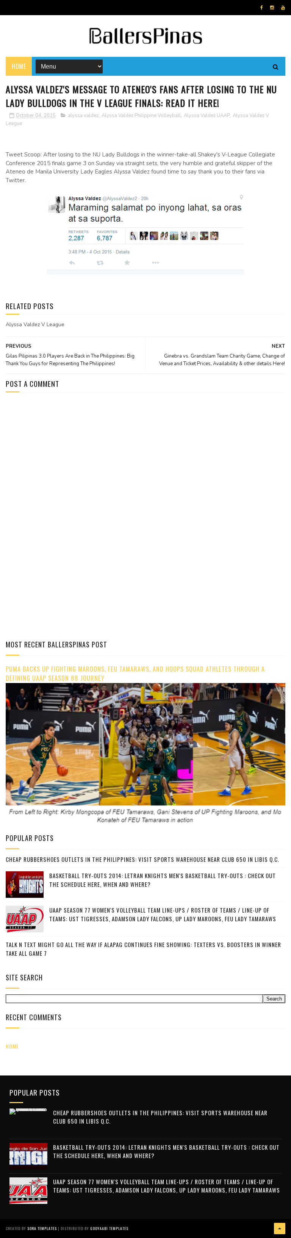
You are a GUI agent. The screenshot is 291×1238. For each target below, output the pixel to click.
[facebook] (262, 7)
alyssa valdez (83, 115)
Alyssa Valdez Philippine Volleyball (141, 115)
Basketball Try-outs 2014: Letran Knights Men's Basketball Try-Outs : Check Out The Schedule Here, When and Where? (166, 1151)
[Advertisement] (69, 462)
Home (19, 66)
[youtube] (283, 7)
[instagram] (272, 7)
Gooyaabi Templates (109, 1228)
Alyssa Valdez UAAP (207, 115)
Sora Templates (42, 1228)
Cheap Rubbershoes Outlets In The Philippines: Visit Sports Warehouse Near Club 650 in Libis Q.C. (142, 859)
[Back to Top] (279, 1228)
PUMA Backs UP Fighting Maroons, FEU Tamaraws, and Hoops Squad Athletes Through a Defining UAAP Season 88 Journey (135, 673)
